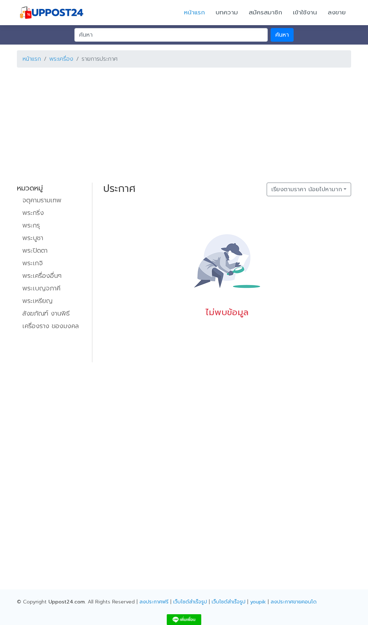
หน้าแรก (194, 12)
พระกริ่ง (33, 213)
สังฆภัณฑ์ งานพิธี (46, 313)
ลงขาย (337, 12)
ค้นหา (282, 35)
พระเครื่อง (61, 59)
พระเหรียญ (37, 301)
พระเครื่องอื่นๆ (41, 276)
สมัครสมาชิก (265, 12)
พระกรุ (31, 225)
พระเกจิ (32, 263)
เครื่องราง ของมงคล (50, 326)
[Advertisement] (184, 123)
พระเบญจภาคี (41, 288)
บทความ (227, 12)
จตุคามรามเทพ (41, 200)
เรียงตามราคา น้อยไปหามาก (306, 189)
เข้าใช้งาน (305, 12)
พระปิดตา (34, 250)
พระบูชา (32, 238)
